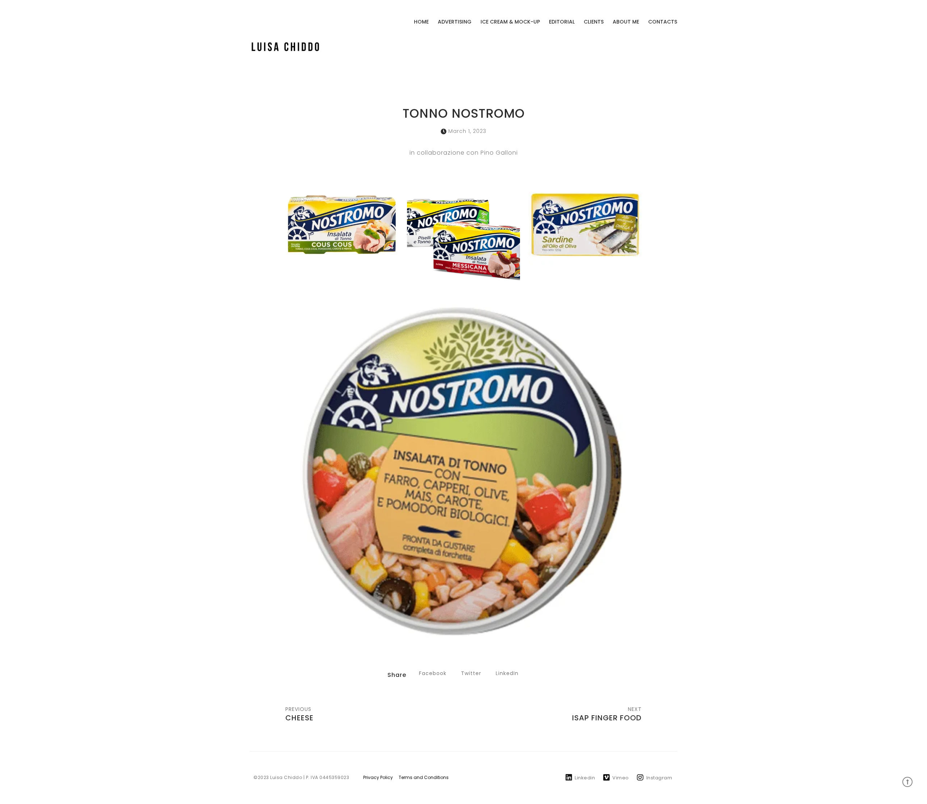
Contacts (662, 21)
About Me (626, 21)
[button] (433, 673)
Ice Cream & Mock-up (510, 21)
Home (421, 21)
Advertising (454, 21)
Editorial (562, 21)
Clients (594, 21)
